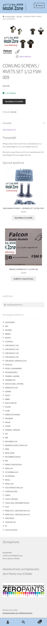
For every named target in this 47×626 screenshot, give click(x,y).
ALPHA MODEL (10, 322)
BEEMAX (8, 334)
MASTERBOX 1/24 (11, 441)
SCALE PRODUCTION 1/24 (14, 487)
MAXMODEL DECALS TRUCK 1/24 (16, 445)
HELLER (7, 422)
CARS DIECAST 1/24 (11, 349)
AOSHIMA (8, 330)
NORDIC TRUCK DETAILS (13, 464)
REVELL (7, 480)
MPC (6, 461)
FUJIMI (7, 411)
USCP (7, 507)
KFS (6, 434)
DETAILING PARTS (11, 372)
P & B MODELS (10, 476)
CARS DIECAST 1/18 (11, 345)
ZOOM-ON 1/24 (10, 522)
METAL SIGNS (9, 453)
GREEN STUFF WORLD (12, 414)
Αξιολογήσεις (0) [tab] (9, 130)
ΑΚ (6, 526)
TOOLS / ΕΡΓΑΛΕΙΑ (11, 499)
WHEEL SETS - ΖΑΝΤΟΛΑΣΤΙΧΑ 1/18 (17, 510)
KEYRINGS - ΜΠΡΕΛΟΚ (12, 430)
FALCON (19, 16)
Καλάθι (36, 620)
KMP (6, 437)
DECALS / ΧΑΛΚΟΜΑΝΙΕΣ (13, 368)
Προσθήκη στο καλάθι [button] (23, 218)
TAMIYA (7, 495)
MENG (7, 449)
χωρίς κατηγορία (11, 530)
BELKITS (8, 338)
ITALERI (7, 426)
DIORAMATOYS (10, 380)
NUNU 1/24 (9, 468)
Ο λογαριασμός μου (8, 622)
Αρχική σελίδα (10, 16)
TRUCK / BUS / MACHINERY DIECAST (17, 503)
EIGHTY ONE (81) (11, 403)
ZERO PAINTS (9, 518)
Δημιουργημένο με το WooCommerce (17, 613)
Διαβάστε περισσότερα (23, 279)
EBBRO (7, 399)
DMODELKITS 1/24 (11, 387)
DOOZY (7, 395)
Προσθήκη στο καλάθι (14, 101)
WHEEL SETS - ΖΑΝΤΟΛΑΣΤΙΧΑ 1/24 (17, 514)
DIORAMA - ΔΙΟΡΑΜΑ (12, 376)
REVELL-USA (9, 484)
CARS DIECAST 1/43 (11, 353)
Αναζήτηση (23, 622)
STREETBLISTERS (11, 491)
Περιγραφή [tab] (7, 123)
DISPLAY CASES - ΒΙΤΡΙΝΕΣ (14, 384)
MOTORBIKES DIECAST (13, 457)
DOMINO (8, 391)
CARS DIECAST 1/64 (11, 357)
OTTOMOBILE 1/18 (11, 472)
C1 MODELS (9, 341)
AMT (6, 326)
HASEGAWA (9, 418)
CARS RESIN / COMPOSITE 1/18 (15, 361)
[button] (41, 28)
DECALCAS (8, 364)
